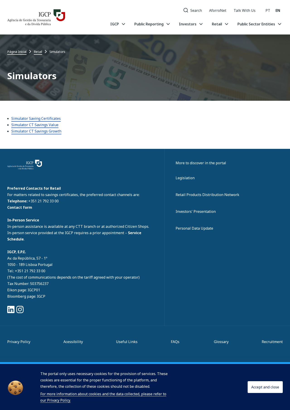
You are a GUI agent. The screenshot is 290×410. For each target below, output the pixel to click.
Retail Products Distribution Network (207, 194)
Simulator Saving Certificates (36, 118)
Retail (38, 51)
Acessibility (73, 341)
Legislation (185, 177)
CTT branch (86, 226)
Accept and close (265, 387)
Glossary (221, 341)
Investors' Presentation (196, 211)
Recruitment (272, 341)
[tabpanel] (196, 24)
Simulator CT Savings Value (34, 124)
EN (278, 10)
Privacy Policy (18, 341)
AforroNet (217, 10)
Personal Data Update (194, 228)
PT (268, 10)
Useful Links (127, 341)
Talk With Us (245, 10)
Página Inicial (17, 51)
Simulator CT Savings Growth (36, 131)
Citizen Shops (136, 226)
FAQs (175, 341)
